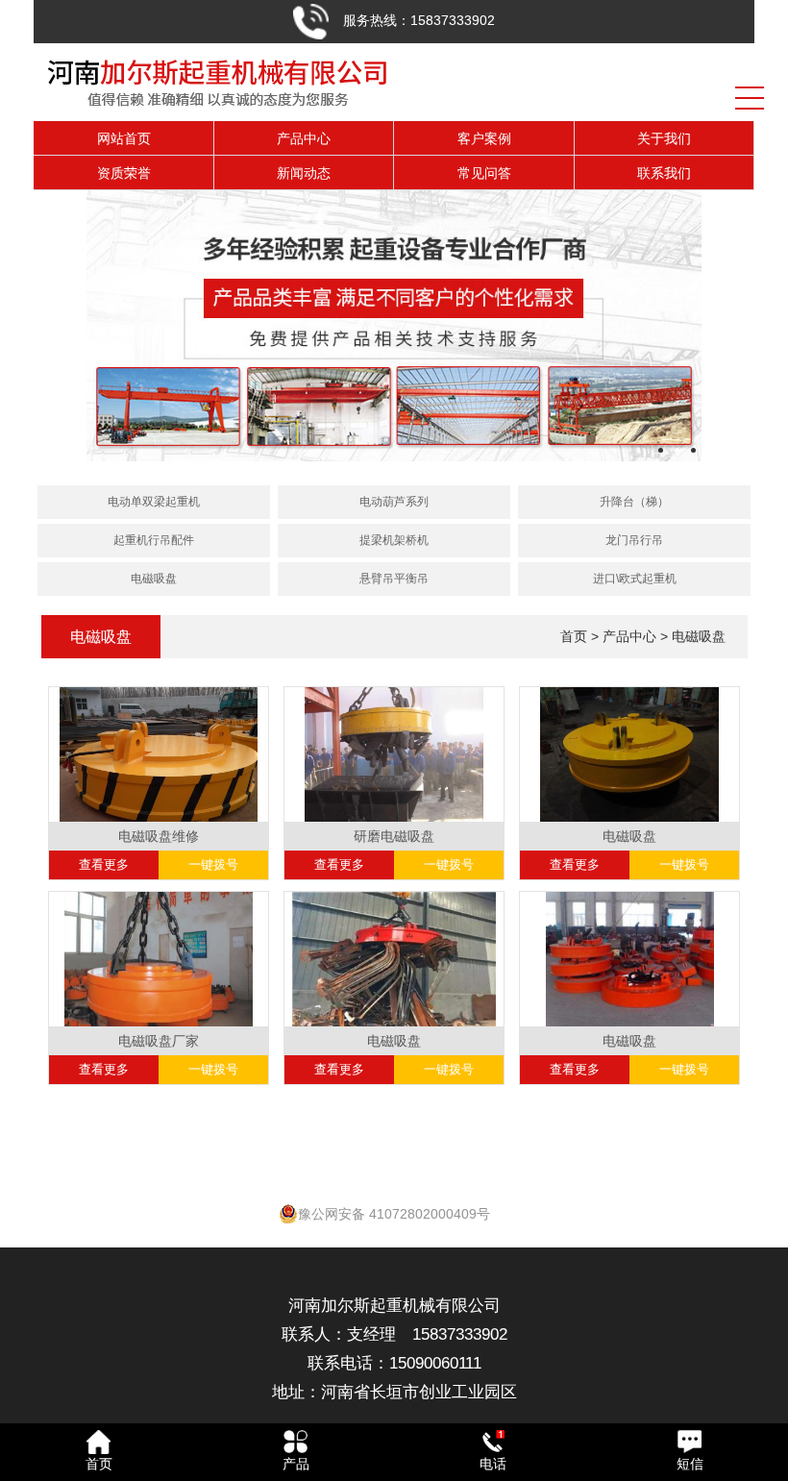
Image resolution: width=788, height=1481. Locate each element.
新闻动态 (304, 173)
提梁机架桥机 (394, 540)
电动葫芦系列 (394, 501)
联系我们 (664, 173)
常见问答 (484, 173)
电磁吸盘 (154, 578)
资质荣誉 (124, 173)
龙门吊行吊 (634, 540)
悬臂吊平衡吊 (394, 578)
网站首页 (124, 138)
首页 (573, 636)
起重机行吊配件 (153, 540)
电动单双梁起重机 (154, 501)
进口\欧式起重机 (635, 578)
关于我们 (664, 138)
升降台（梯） (634, 501)
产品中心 (304, 138)
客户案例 (484, 138)
